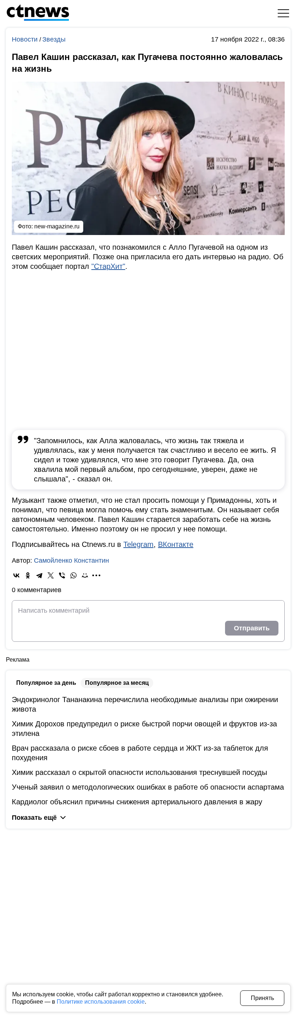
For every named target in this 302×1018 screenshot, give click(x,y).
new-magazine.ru (57, 226)
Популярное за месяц (117, 683)
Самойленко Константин (71, 560)
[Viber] (62, 575)
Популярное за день (46, 683)
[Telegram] (39, 575)
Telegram (138, 544)
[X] (50, 575)
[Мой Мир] (84, 575)
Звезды (54, 39)
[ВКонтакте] (16, 575)
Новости (25, 39)
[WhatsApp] (73, 575)
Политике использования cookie (101, 1002)
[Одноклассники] (27, 575)
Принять (262, 998)
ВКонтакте (175, 544)
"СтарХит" (108, 266)
